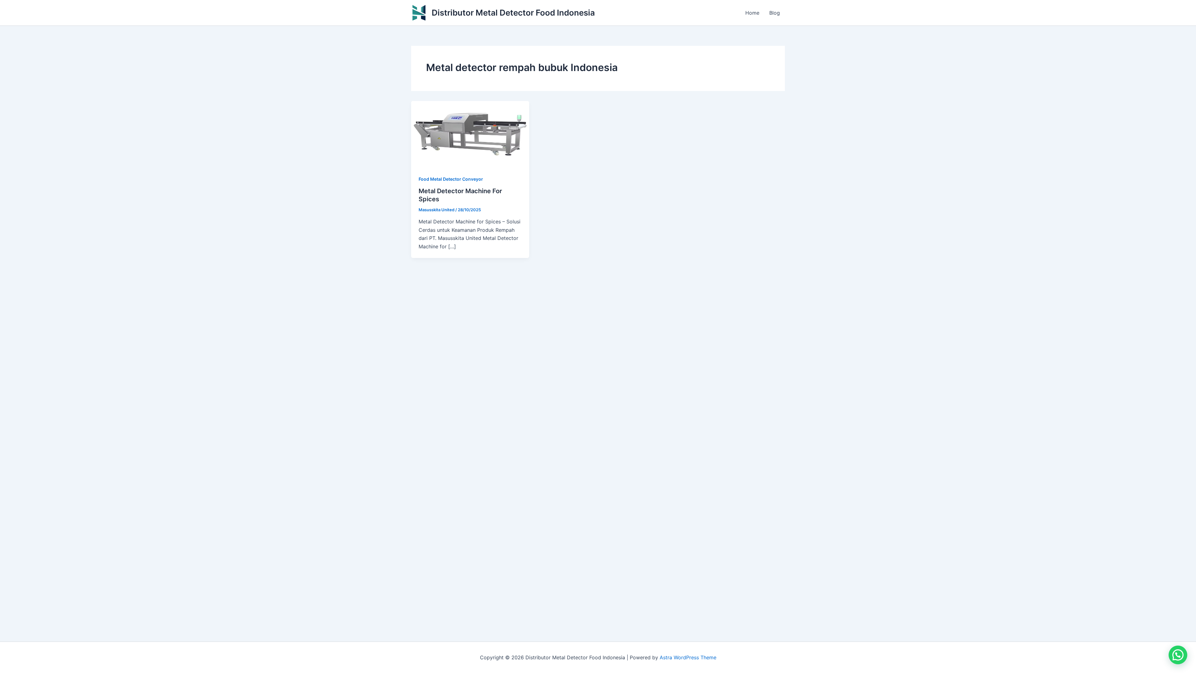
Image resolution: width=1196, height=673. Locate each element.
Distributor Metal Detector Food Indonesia (513, 12)
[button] (1178, 655)
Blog (774, 13)
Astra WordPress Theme (688, 657)
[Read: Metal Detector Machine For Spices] (470, 134)
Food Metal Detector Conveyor (451, 179)
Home (752, 13)
